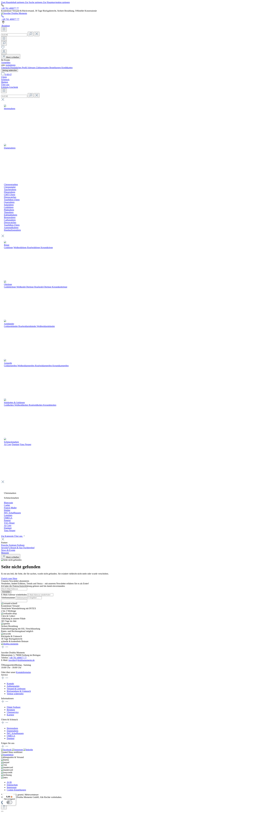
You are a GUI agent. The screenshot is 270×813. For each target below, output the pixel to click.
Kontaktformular (23, 672)
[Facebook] (6, 749)
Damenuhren (12, 731)
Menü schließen (12, 57)
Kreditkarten (67, 67)
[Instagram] (17, 749)
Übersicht (5, 67)
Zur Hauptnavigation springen (56, 2)
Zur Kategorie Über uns (12, 536)
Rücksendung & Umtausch (19, 691)
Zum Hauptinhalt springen (13, 2)
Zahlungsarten (42, 67)
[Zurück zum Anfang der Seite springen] (4, 807)
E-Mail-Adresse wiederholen (14, 594)
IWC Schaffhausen (15, 733)
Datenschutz (12, 785)
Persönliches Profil (18, 67)
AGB (9, 782)
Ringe (6, 245)
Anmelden (5, 62)
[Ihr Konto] (4, 52)
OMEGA (11, 736)
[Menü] (4, 29)
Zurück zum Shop (9, 578)
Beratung (11, 709)
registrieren (10, 65)
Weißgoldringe (20, 247)
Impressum (11, 787)
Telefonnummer (8, 597)
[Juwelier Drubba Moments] (14, 13)
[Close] (2, 811)
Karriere (10, 715)
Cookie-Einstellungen (16, 790)
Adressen (31, 67)
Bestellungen (55, 67)
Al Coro (7, 444)
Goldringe (8, 247)
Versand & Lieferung (16, 688)
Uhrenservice (13, 712)
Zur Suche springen (34, 2)
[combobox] (14, 34)
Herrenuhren (12, 728)
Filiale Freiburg (13, 707)
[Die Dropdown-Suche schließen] (37, 34)
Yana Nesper (25, 444)
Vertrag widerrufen (9, 70)
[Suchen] (30, 34)
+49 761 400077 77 (10, 8)
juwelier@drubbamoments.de (21, 660)
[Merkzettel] (2, 48)
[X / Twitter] (28, 749)
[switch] (9, 802)
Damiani (15, 444)
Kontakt (10, 683)
